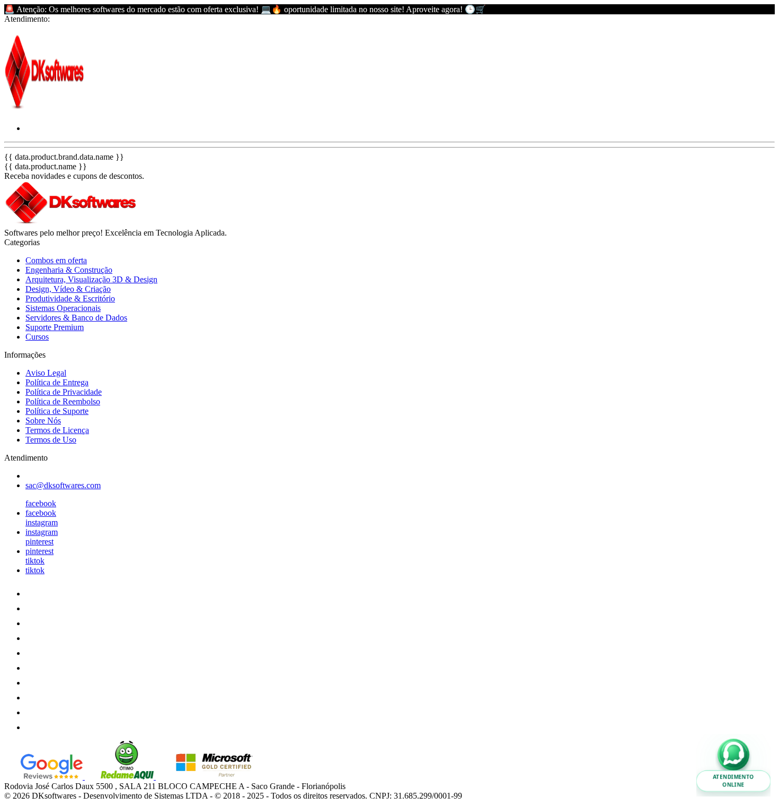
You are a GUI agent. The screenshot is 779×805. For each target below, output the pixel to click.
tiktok (35, 560)
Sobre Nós (43, 420)
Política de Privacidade (63, 391)
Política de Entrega (56, 382)
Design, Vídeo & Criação (68, 288)
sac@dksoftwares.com (63, 485)
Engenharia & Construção (68, 269)
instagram (41, 522)
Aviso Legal (45, 372)
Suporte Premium (54, 327)
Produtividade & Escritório (70, 298)
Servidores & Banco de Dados (76, 317)
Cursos (37, 336)
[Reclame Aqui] (120, 776)
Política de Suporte (56, 411)
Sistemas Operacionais (63, 308)
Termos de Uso (50, 439)
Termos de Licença (57, 430)
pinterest (39, 541)
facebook (40, 503)
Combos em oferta (56, 260)
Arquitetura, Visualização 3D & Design (91, 279)
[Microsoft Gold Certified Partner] (206, 776)
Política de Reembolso (62, 401)
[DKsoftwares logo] (44, 110)
